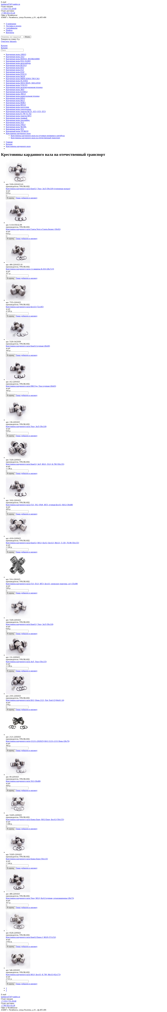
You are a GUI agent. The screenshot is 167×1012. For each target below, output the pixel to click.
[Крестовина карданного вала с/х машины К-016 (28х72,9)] (86, 252)
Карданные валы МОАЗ (16, 105)
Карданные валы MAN (15, 76)
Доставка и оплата (13, 26)
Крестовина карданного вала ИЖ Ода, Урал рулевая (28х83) (31, 386)
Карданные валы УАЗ (15, 122)
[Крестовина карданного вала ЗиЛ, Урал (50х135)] (86, 645)
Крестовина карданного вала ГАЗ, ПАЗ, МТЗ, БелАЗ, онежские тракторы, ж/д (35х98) (42, 584)
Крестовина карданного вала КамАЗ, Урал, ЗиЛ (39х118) (29, 624)
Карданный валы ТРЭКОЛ (17, 131)
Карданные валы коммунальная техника (22, 96)
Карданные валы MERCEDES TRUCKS (22, 79)
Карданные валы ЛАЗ (15, 57)
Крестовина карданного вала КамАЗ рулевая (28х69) (28, 346)
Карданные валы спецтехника (18, 109)
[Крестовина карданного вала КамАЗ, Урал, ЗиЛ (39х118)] (86, 606)
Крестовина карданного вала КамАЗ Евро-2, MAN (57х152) (31, 937)
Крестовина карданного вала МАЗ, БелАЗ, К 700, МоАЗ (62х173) (33, 974)
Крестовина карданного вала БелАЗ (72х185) (25, 307)
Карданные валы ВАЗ (15, 68)
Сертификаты (11, 28)
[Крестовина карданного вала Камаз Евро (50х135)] (86, 841)
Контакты (10, 32)
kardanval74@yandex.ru (10, 4)
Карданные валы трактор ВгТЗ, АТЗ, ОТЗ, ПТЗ (26, 111)
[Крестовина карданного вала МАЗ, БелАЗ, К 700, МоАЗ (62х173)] (86, 958)
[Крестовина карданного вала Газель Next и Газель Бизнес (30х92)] (86, 211)
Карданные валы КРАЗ (15, 98)
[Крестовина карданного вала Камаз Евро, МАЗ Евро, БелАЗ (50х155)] (86, 803)
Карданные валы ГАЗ (15, 70)
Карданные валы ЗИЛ (15, 89)
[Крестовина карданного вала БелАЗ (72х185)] (86, 290)
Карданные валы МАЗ (15, 100)
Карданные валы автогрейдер (18, 63)
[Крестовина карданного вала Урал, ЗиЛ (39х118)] (86, 409)
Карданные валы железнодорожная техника (24, 87)
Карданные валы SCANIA (17, 81)
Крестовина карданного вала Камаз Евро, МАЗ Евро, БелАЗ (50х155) (35, 819)
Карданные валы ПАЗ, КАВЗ (18, 61)
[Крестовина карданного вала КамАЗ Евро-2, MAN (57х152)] (86, 920)
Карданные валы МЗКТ (16, 103)
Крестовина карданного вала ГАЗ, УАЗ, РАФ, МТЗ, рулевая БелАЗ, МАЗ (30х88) (39, 505)
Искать (27, 37)
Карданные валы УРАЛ (15, 125)
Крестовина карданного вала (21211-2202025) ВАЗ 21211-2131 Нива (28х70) (37, 741)
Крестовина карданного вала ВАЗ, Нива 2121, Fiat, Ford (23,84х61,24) (35, 700)
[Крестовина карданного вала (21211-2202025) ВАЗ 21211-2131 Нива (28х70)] (86, 723)
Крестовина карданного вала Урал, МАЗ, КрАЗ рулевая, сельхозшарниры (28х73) (40, 898)
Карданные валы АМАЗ (16, 54)
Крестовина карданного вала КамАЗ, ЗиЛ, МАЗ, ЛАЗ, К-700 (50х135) (35, 464)
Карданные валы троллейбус (18, 120)
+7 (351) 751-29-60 (8, 9)
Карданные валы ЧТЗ (15, 129)
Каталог (9, 144)
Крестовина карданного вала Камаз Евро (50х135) (27, 859)
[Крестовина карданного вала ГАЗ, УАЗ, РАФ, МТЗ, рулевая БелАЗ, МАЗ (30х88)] (86, 487)
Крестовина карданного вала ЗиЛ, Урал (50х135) (26, 662)
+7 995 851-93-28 (8, 13)
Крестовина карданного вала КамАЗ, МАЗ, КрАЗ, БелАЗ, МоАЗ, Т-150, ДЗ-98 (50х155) (42, 543)
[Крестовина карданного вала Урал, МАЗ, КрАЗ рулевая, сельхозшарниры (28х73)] (86, 881)
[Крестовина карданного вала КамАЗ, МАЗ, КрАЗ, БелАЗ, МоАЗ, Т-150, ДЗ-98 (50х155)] (86, 526)
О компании (11, 24)
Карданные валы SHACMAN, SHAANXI (23, 83)
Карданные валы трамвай (16, 118)
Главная (9, 142)
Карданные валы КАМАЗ (16, 92)
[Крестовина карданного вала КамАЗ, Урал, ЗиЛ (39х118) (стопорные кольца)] (86, 171)
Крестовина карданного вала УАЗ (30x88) (23, 781)
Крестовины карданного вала (18, 133)
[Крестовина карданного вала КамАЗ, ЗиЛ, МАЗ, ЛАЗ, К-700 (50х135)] (86, 448)
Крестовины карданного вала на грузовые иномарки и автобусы (38, 136)
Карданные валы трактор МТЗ (18, 116)
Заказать (13, 41)
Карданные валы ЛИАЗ (16, 94)
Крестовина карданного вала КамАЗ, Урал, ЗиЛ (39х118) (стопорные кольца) (38, 189)
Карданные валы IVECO (16, 74)
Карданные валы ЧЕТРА (16, 127)
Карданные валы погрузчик (17, 107)
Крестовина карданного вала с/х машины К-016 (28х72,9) (30, 269)
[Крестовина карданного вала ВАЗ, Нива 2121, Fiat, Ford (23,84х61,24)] (86, 683)
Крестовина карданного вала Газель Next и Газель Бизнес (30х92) (33, 229)
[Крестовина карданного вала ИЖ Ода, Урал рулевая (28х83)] (86, 369)
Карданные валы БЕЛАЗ (16, 65)
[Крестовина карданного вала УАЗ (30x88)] (86, 764)
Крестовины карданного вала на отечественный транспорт (35, 138)
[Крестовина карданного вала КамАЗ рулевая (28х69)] (86, 329)
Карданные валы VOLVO (16, 85)
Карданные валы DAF (15, 72)
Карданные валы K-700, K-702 (18, 114)
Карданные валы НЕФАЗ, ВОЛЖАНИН (23, 59)
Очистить (5, 41)
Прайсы (9, 30)
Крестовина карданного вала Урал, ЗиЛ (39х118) (26, 426)
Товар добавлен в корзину (26, 198)
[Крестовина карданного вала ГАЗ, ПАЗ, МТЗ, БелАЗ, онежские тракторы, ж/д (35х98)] (86, 565)
